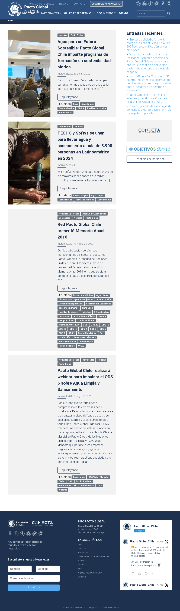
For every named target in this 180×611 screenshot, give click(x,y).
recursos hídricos (85, 200)
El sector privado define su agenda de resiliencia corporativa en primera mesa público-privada (149, 110)
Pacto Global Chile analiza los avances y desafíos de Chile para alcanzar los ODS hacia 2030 (147, 98)
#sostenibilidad (138, 556)
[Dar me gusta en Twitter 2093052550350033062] (147, 574)
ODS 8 (62, 333)
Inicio (10, 20)
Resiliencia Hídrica (96, 108)
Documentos (105, 13)
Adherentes (65, 126)
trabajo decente (67, 346)
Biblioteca (82, 560)
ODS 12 (94, 325)
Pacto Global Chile (87, 333)
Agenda (123, 13)
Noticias (63, 35)
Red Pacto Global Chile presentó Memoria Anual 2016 (80, 231)
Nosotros (82, 548)
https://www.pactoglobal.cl (143, 565)
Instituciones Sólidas (84, 316)
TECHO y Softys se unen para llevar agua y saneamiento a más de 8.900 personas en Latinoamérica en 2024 (84, 146)
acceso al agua (80, 195)
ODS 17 (73, 329)
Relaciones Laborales (85, 337)
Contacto (79, 4)
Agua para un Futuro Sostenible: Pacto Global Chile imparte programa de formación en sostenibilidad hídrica (84, 54)
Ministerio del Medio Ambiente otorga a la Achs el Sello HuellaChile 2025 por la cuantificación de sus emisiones (149, 45)
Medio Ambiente (86, 320)
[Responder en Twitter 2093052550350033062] (133, 574)
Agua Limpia (87, 104)
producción (64, 337)
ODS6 (61, 481)
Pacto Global (76, 35)
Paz (102, 333)
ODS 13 (105, 325)
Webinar (63, 490)
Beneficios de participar (149, 159)
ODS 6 (81, 108)
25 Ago (160, 585)
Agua (75, 104)
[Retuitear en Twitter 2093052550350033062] (140, 574)
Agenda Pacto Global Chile (90, 573)
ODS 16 (62, 329)
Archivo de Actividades (94, 214)
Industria (86, 312)
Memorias (82, 564)
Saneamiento (65, 112)
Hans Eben (87, 308)
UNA (100, 485)
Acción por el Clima (83, 295)
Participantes (50, 13)
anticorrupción (104, 299)
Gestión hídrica (66, 108)
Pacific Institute (84, 481)
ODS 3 (84, 329)
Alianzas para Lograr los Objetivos (76, 299)
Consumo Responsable (71, 304)
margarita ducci (66, 320)
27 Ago (160, 541)
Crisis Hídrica (65, 200)
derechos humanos (69, 308)
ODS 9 (71, 333)
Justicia (102, 316)
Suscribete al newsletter (106, 4)
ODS (85, 325)
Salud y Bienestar (67, 341)
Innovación (64, 316)
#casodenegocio (146, 553)
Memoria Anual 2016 (69, 325)
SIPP (80, 569)
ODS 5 (93, 329)
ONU (70, 481)
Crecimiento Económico (98, 304)
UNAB (81, 346)
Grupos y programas (78, 13)
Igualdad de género (68, 312)
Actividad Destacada (69, 214)
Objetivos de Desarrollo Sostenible (93, 556)
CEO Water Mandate (98, 477)
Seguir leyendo (69, 97)
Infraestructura (101, 312)
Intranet (64, 4)
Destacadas (64, 218)
